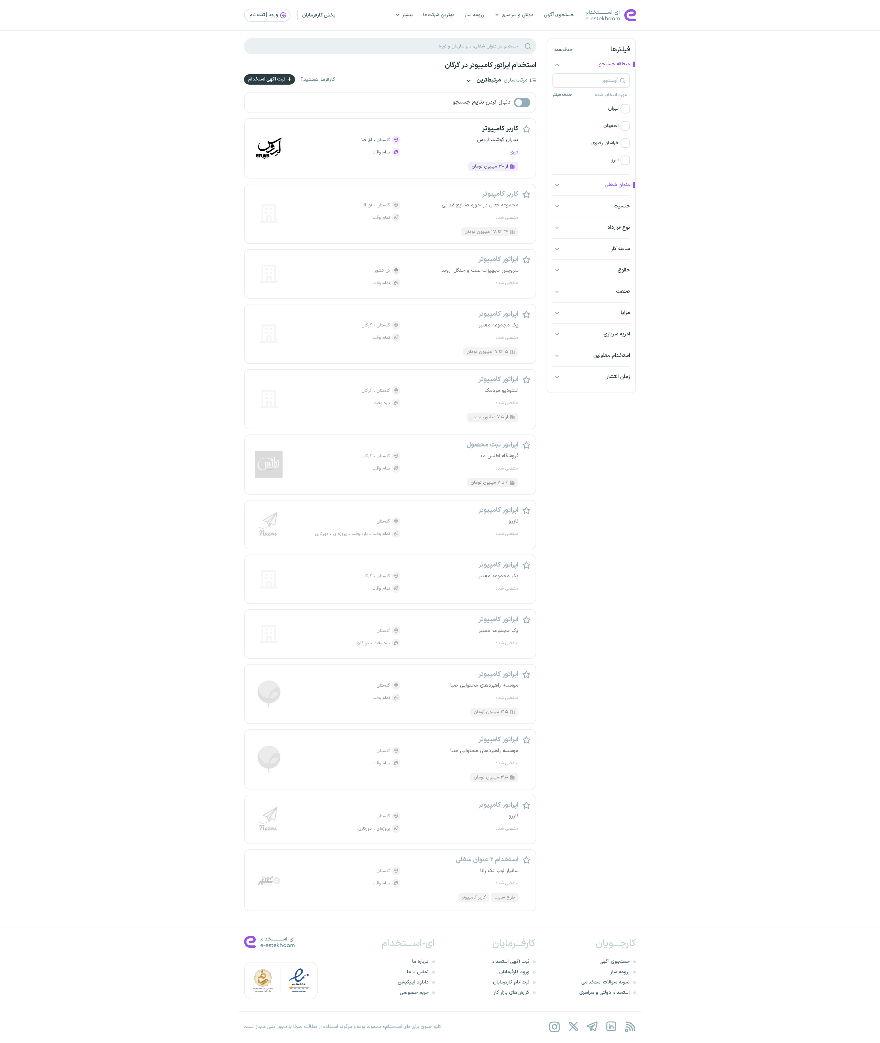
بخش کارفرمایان (319, 15)
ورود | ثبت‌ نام (264, 15)
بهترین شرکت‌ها (438, 15)
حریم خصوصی (414, 992)
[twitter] (573, 1027)
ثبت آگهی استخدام (267, 79)
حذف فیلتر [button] (562, 95)
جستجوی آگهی (559, 15)
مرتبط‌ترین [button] (488, 80)
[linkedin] (611, 1027)
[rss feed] (630, 1027)
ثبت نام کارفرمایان (511, 982)
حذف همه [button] (563, 49)
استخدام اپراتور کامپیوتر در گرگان (490, 65)
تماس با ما (418, 972)
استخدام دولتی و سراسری (604, 992)
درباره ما (420, 961)
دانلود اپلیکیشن (413, 982)
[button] (591, 108)
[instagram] (554, 1027)
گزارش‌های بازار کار (511, 992)
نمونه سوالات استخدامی (605, 982)
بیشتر (407, 15)
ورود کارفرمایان (514, 972)
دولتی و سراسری (518, 15)
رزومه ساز (474, 15)
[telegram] (592, 1027)
